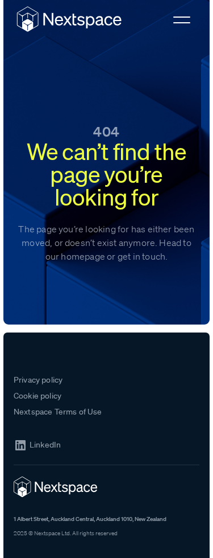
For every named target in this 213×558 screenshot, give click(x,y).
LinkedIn (45, 445)
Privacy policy (38, 380)
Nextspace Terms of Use (58, 412)
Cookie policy (37, 396)
